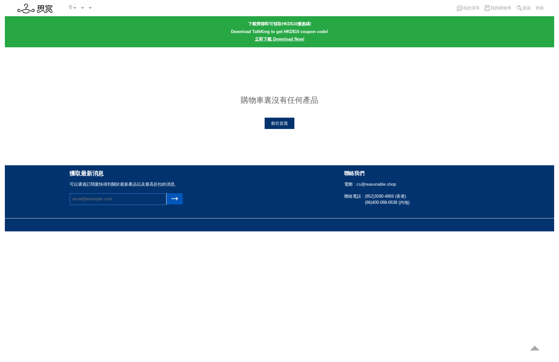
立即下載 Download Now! (279, 39)
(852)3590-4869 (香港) (385, 196)
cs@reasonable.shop (376, 184)
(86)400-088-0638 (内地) (387, 202)
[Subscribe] (175, 198)
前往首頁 (279, 123)
